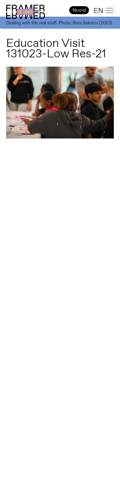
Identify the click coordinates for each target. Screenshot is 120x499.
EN (98, 10)
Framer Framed (25, 12)
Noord (79, 10)
